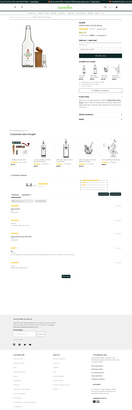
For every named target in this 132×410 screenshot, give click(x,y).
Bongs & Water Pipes (23, 17)
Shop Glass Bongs (97, 366)
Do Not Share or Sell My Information (24, 402)
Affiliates (55, 367)
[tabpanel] (66, 239)
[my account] (16, 7)
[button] (100, 35)
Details (81, 119)
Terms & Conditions (19, 393)
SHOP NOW (87, 2)
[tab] (27, 195)
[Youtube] (30, 345)
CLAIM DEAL (25, 2)
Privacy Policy (17, 398)
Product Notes (84, 97)
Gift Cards (16, 385)
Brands (15, 376)
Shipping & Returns (19, 372)
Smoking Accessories (98, 379)
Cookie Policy (17, 406)
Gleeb (82, 23)
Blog (54, 372)
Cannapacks (17, 380)
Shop (12, 17)
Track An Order (18, 359)
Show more (66, 276)
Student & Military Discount (61, 385)
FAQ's (15, 367)
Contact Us (56, 363)
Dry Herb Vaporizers (97, 372)
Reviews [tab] (16, 195)
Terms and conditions (27, 327)
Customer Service (19, 363)
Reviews (55, 389)
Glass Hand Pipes (96, 375)
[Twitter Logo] (25, 345)
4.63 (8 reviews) (102, 29)
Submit (40, 334)
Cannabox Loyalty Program (21, 389)
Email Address (18, 330)
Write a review (115, 194)
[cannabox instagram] (23, 7)
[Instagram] (14, 345)
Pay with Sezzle (58, 380)
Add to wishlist (102, 90)
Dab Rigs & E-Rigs (97, 369)
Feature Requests (58, 376)
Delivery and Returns (86, 114)
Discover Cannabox (59, 359)
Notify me (100, 56)
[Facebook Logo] (19, 345)
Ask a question (103, 194)
